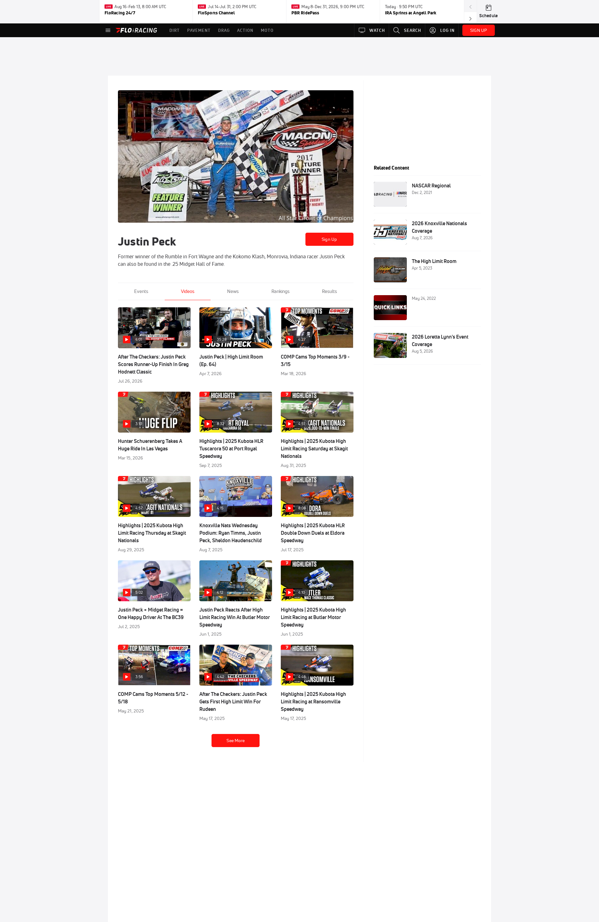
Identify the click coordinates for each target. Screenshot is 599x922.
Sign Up (329, 239)
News (233, 291)
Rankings (280, 291)
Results (329, 291)
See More (235, 740)
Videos (187, 291)
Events (141, 291)
